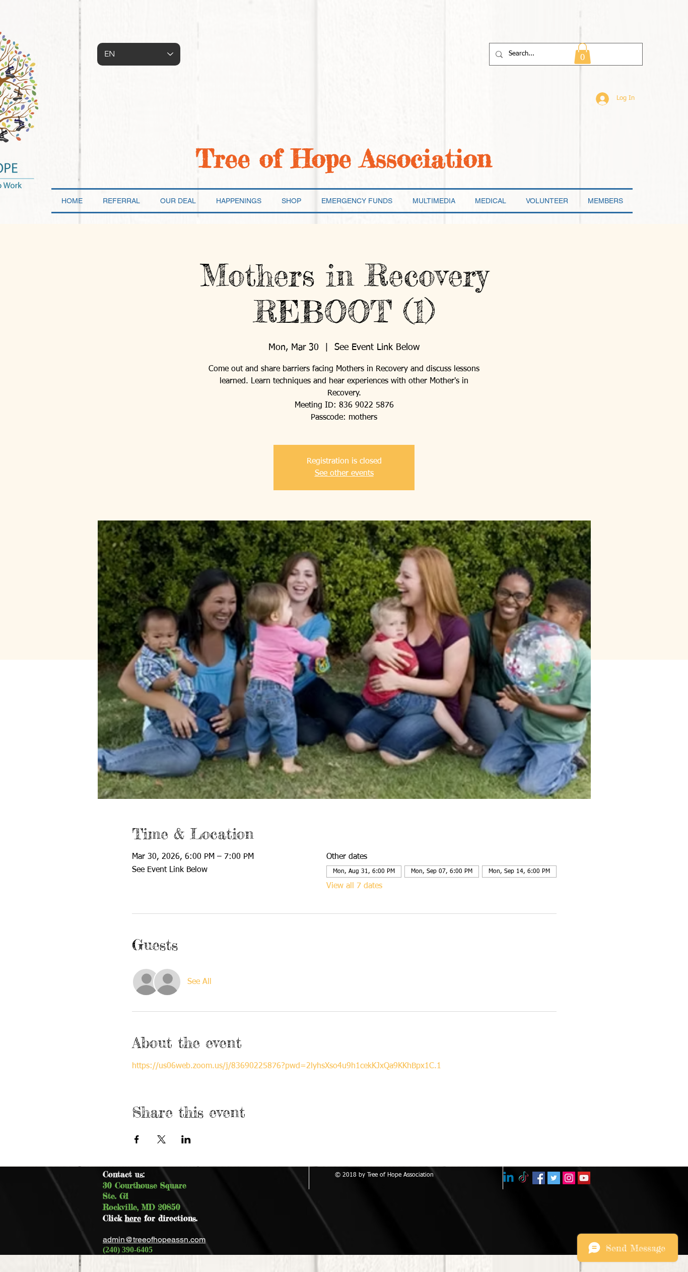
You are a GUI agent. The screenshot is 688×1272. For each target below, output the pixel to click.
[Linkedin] (508, 1178)
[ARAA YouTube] (584, 1178)
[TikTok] (523, 1178)
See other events (344, 474)
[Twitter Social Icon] (553, 1178)
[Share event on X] (161, 1139)
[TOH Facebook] (538, 1178)
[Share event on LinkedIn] (186, 1139)
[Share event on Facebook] (137, 1139)
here (133, 1218)
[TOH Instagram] (569, 1178)
